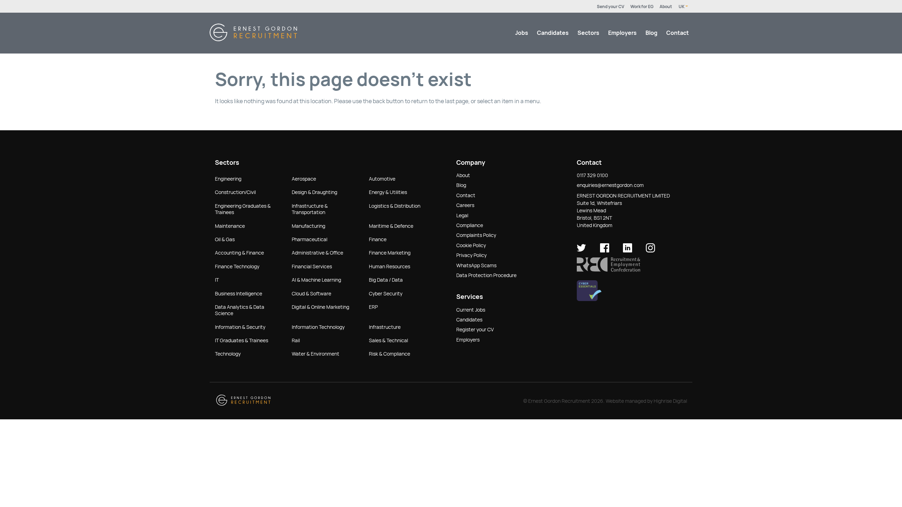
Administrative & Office (317, 253)
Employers (622, 33)
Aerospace (304, 179)
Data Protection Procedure (486, 275)
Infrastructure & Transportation (310, 209)
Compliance (469, 225)
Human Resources (389, 266)
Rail (296, 340)
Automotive (382, 179)
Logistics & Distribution (394, 206)
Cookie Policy (471, 245)
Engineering (228, 179)
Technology (228, 354)
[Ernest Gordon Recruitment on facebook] (604, 251)
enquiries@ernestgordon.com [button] (610, 185)
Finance (378, 239)
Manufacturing (308, 226)
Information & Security (240, 327)
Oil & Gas (225, 239)
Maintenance (230, 226)
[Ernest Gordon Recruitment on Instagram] (650, 251)
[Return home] (253, 39)
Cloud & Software (311, 293)
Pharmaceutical (309, 239)
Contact (677, 33)
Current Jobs (470, 310)
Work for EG (642, 7)
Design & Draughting (314, 192)
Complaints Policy (476, 235)
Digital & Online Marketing (320, 307)
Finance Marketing (389, 253)
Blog (651, 33)
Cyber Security (385, 293)
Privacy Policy (471, 255)
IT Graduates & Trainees (241, 340)
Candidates (553, 33)
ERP (373, 307)
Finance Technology (237, 266)
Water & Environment (315, 354)
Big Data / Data (386, 280)
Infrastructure (385, 327)
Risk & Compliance (389, 354)
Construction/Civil (235, 192)
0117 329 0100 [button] (592, 175)
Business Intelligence (238, 293)
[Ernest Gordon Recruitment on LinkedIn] (627, 251)
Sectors (588, 33)
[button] (608, 270)
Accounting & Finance (239, 253)
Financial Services (312, 266)
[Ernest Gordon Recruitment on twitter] (581, 251)
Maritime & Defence (391, 226)
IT (217, 280)
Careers (465, 205)
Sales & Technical (388, 340)
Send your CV (610, 7)
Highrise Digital (670, 401)
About (666, 7)
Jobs (521, 33)
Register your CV (475, 329)
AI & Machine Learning (316, 280)
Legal (462, 215)
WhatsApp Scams (476, 265)
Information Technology (318, 327)
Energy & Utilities (388, 192)
